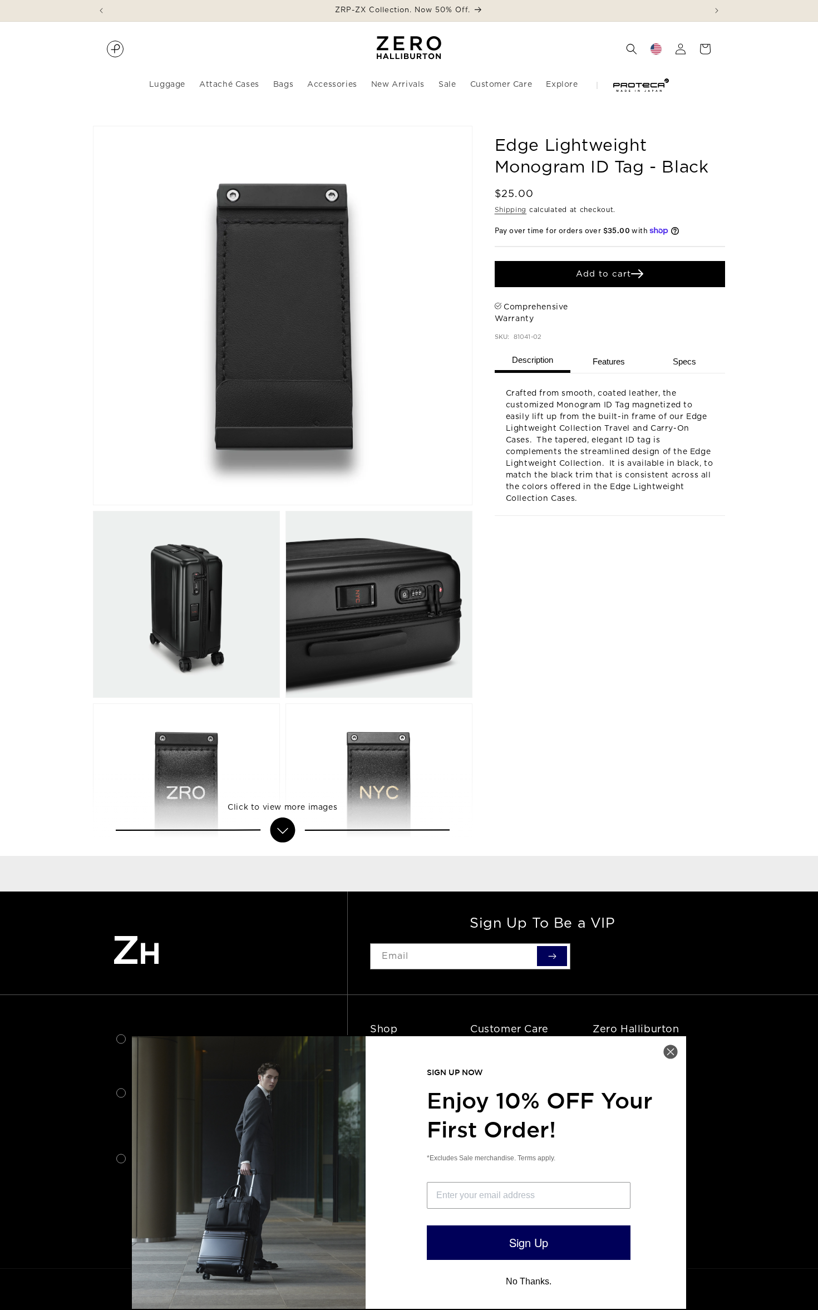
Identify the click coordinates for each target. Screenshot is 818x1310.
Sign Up (528, 1242)
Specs (684, 361)
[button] (631, 49)
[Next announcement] (716, 10)
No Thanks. (528, 1281)
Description (532, 360)
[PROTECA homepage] (115, 49)
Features (609, 361)
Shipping (511, 209)
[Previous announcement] (101, 10)
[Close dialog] (670, 1052)
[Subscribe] (552, 956)
